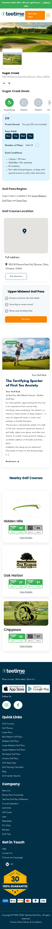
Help (4, 849)
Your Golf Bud (39, 375)
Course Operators (10, 804)
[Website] (4, 83)
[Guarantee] (26, 882)
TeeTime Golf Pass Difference (15, 799)
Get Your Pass (32, 15)
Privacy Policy (16, 922)
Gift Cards (7, 812)
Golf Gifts (6, 808)
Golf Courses (8, 724)
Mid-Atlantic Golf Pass (12, 737)
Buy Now (26, 319)
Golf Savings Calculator (13, 767)
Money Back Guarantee (12, 795)
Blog (4, 772)
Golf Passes (7, 728)
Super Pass (7, 733)
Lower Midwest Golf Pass (13, 746)
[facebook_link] (6, 705)
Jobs (4, 817)
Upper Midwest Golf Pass (13, 750)
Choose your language (12, 858)
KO (12, 864)
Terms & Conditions (33, 922)
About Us (6, 791)
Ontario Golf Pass (10, 759)
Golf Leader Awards (11, 776)
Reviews (6, 830)
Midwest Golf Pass (10, 741)
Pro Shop (6, 825)
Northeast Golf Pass (11, 754)
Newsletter (7, 821)
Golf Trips (6, 834)
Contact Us (7, 853)
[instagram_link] (18, 705)
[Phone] (9, 83)
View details (26, 537)
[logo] (26, 672)
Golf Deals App (9, 763)
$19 (7, 118)
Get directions (16, 276)
